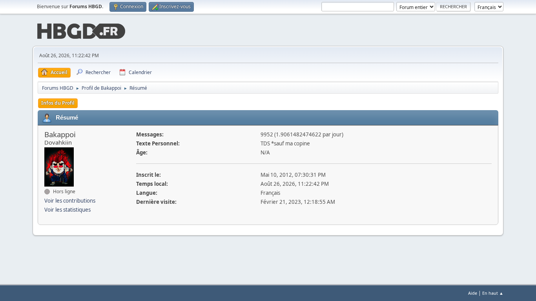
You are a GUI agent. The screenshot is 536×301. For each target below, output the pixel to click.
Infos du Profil (58, 103)
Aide (472, 293)
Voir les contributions (69, 200)
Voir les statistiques (67, 209)
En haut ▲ (492, 293)
